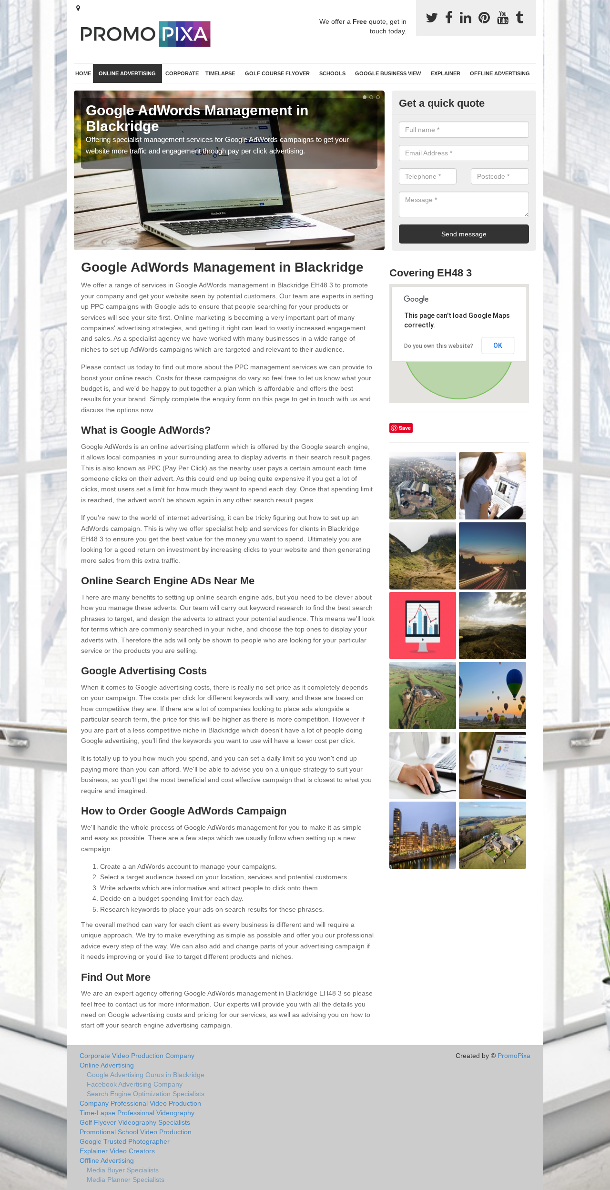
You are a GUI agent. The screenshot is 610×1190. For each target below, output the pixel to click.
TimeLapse (220, 73)
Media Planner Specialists (125, 1179)
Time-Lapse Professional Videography (137, 1113)
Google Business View (388, 73)
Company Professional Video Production (140, 1103)
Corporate (182, 73)
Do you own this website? (438, 346)
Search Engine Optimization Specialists (145, 1094)
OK (497, 345)
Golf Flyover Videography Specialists (135, 1122)
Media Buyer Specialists (123, 1170)
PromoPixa (514, 1055)
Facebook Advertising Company (135, 1084)
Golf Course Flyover (277, 73)
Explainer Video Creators (117, 1151)
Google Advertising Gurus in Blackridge (145, 1074)
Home (83, 73)
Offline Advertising (500, 73)
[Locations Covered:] (78, 8)
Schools (332, 73)
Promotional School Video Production (136, 1132)
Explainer (445, 73)
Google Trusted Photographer (125, 1141)
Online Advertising (127, 73)
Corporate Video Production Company (137, 1055)
